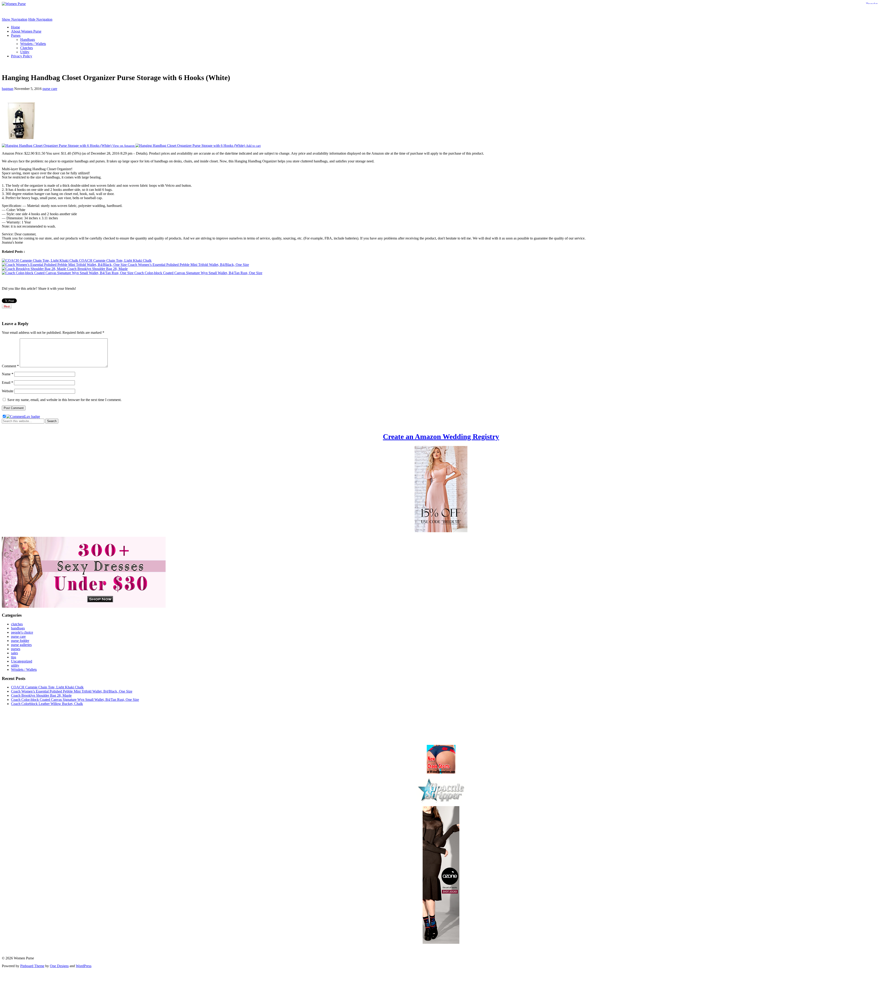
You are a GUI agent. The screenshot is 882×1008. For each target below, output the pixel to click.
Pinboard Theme (32, 966)
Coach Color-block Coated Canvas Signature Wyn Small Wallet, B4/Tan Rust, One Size (75, 700)
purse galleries (21, 645)
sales (14, 653)
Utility (24, 52)
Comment (10, 366)
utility (15, 665)
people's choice (22, 632)
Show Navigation (14, 19)
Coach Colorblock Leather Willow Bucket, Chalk (47, 704)
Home (15, 27)
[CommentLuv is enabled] (23, 416)
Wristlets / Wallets (33, 44)
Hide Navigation (40, 19)
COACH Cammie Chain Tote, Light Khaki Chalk (47, 687)
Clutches (26, 48)
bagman (7, 89)
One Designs (59, 966)
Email (7, 382)
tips (13, 657)
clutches (17, 624)
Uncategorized (21, 661)
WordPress (83, 966)
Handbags (27, 40)
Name (7, 374)
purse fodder (20, 641)
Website (7, 391)
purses (15, 649)
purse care (49, 89)
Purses (15, 35)
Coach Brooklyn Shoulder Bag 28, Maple (41, 695)
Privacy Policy (21, 56)
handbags (18, 628)
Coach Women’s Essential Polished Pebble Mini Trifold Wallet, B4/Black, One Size (71, 691)
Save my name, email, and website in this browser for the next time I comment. (64, 400)
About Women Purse (26, 31)
